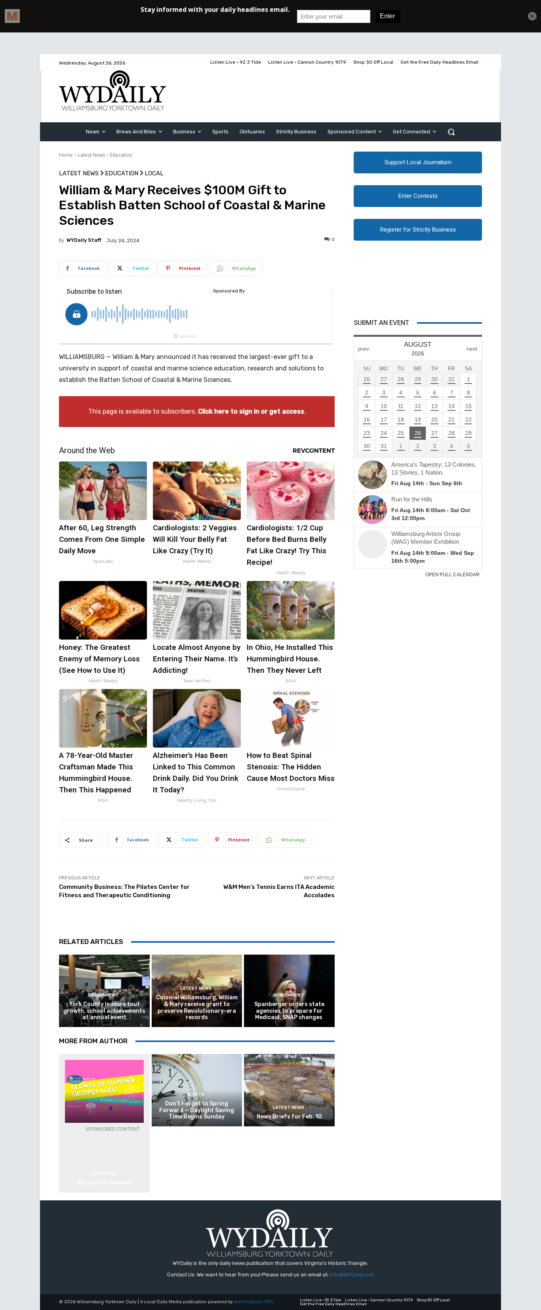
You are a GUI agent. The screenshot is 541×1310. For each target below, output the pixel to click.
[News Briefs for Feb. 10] (289, 1090)
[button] (451, 131)
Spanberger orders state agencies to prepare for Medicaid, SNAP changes (289, 1011)
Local (154, 174)
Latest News (91, 155)
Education (121, 155)
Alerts (195, 1094)
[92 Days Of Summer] (104, 1091)
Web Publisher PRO (254, 1301)
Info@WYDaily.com (352, 1275)
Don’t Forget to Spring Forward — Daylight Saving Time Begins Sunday (196, 1110)
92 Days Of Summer (104, 1182)
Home (66, 155)
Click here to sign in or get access (251, 411)
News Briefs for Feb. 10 (289, 1116)
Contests (103, 1173)
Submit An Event (381, 323)
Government (103, 995)
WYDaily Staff (84, 240)
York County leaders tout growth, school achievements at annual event (104, 1011)
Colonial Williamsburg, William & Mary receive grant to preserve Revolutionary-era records (197, 1007)
